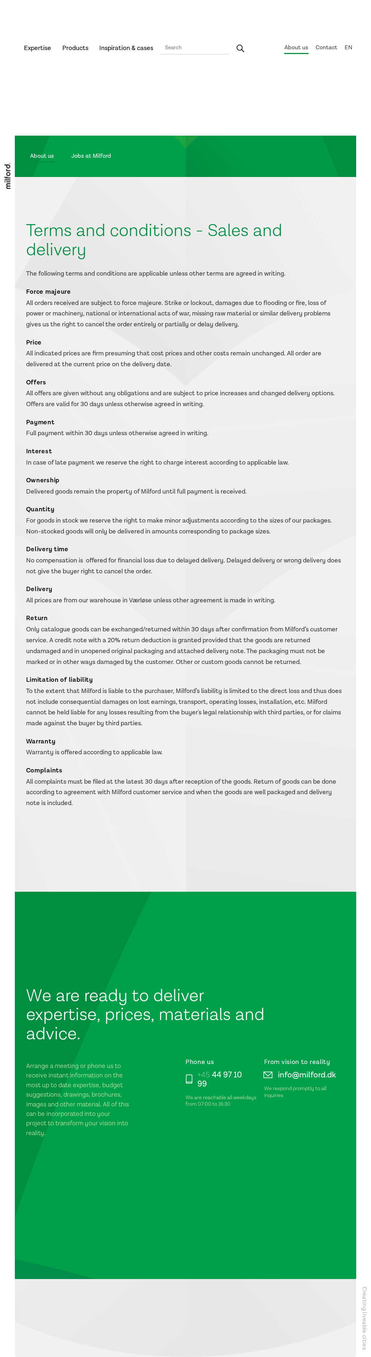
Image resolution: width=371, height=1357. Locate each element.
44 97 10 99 (219, 1079)
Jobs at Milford (91, 156)
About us (296, 47)
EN (349, 47)
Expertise (37, 48)
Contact (326, 47)
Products (75, 48)
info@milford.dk (307, 1075)
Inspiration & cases (126, 48)
